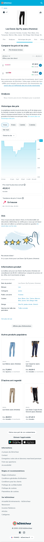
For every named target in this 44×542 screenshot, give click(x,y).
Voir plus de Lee (6, 319)
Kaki (36, 300)
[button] (5, 12)
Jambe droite (28, 304)
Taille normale (23, 308)
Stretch (35, 304)
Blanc (24, 298)
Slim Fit (20, 304)
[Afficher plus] (3, 65)
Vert (28, 300)
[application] (22, 160)
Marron (37, 298)
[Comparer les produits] (40, 12)
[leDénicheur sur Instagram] (24, 532)
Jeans (5, 8)
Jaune (24, 300)
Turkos (32, 298)
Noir (19, 298)
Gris (27, 298)
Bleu (19, 300)
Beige (32, 300)
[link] (12, 356)
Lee (19, 287)
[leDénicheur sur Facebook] (20, 532)
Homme (20, 295)
